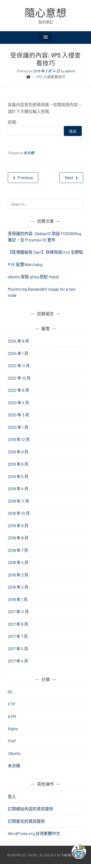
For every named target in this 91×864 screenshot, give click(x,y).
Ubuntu (14, 753)
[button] (45, 37)
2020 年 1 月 (18, 427)
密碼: (12, 122)
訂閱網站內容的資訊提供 (30, 808)
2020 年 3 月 (18, 414)
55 (10, 691)
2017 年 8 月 (18, 624)
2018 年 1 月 (18, 599)
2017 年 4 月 (18, 660)
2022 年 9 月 (18, 390)
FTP (11, 703)
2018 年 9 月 (18, 525)
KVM (12, 716)
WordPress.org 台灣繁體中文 (34, 833)
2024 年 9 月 (18, 340)
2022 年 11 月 (19, 365)
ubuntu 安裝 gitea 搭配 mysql (33, 276)
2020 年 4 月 (18, 402)
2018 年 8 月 (18, 537)
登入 (12, 796)
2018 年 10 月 (19, 513)
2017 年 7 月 (18, 636)
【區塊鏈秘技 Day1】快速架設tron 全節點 (45, 252)
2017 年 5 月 (18, 648)
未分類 (28, 153)
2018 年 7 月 (18, 550)
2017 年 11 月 (18, 611)
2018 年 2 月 (18, 587)
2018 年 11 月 (18, 501)
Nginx (13, 728)
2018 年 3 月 (18, 574)
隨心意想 (45, 12)
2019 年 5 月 (18, 476)
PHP (12, 741)
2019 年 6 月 (18, 463)
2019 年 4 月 (18, 488)
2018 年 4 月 (18, 562)
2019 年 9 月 (18, 451)
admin (70, 71)
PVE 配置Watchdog (25, 264)
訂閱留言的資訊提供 (26, 821)
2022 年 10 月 (19, 377)
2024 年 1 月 (18, 353)
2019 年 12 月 (19, 439)
